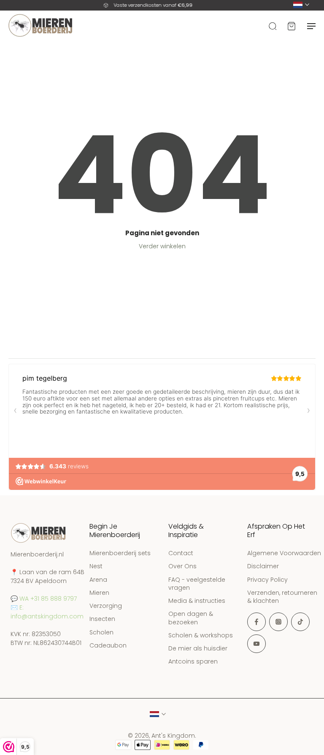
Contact (180, 553)
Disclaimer (263, 567)
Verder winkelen (162, 246)
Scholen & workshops (200, 635)
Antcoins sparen (193, 662)
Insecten (102, 619)
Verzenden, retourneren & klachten (282, 597)
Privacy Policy (267, 580)
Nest (96, 567)
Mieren (99, 593)
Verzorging (105, 606)
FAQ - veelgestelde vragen (196, 584)
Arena (98, 580)
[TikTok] (300, 622)
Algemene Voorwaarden (284, 553)
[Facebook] (256, 622)
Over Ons (182, 567)
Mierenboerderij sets (120, 553)
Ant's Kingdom (173, 735)
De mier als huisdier (197, 649)
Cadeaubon (108, 646)
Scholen (101, 633)
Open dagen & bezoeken (190, 618)
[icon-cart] (291, 25)
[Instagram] (278, 622)
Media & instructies (196, 601)
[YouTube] (256, 644)
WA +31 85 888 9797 (48, 598)
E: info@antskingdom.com (47, 612)
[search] (272, 25)
